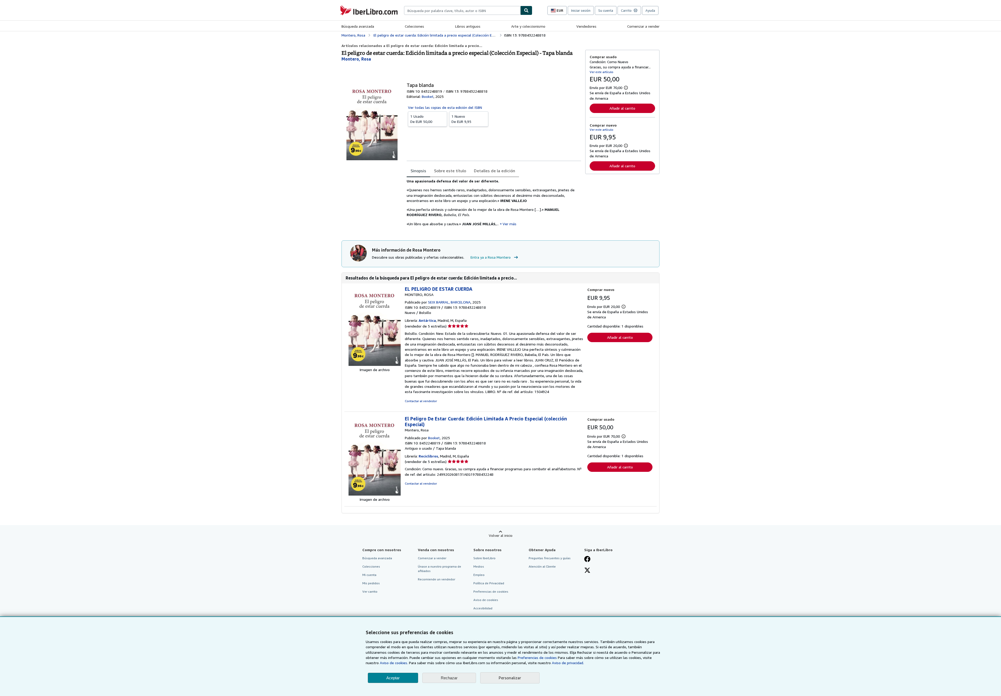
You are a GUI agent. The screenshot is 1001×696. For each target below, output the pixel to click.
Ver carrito (369, 591)
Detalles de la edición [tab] (494, 170)
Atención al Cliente (542, 566)
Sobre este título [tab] (450, 170)
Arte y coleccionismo (528, 26)
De (421, 119)
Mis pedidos (371, 583)
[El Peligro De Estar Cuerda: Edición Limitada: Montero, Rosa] (375, 494)
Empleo (479, 575)
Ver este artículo (601, 72)
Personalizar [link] (510, 677)
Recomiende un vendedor (436, 579)
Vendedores (586, 26)
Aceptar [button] (393, 678)
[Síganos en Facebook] (587, 559)
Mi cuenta (369, 575)
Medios (478, 566)
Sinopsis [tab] (418, 170)
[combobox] (462, 10)
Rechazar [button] (449, 678)
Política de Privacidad (488, 583)
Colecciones (414, 26)
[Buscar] (526, 10)
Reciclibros (428, 456)
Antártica (427, 320)
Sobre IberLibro (484, 558)
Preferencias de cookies (537, 657)
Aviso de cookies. (394, 663)
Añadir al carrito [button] (622, 108)
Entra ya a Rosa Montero (491, 257)
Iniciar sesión (580, 10)
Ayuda (650, 10)
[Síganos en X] (587, 571)
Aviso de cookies (485, 600)
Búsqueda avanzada (357, 26)
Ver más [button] (509, 224)
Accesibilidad (482, 608)
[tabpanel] (494, 204)
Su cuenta (605, 10)
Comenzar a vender (643, 26)
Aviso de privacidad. (568, 663)
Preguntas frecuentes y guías (550, 558)
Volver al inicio (500, 535)
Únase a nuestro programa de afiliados (439, 568)
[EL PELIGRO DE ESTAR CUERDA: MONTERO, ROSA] (375, 364)
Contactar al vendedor (421, 401)
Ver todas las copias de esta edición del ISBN (445, 107)
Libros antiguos (467, 26)
